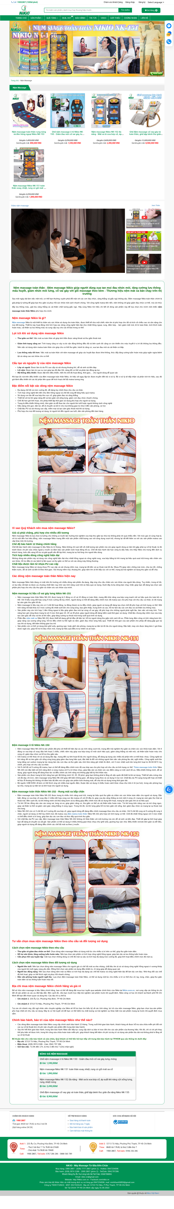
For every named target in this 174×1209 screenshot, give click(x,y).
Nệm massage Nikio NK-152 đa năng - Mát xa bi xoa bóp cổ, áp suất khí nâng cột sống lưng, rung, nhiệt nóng (106, 135)
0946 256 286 (132, 1151)
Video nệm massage (20, 206)
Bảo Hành (80, 18)
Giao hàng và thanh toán (80, 1120)
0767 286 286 (52, 1154)
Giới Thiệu (115, 18)
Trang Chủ (21, 18)
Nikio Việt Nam (153, 1193)
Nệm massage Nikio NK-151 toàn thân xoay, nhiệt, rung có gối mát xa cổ (29, 187)
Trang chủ (15, 81)
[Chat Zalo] (169, 789)
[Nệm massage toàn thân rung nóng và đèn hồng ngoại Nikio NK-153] (29, 110)
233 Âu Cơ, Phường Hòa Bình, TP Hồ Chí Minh (47, 1143)
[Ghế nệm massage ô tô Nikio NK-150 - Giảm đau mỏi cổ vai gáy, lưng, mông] (67, 110)
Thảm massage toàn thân (145, 767)
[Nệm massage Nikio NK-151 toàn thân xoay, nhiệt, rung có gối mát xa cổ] (29, 164)
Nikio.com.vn (129, 990)
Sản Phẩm (36, 18)
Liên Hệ (144, 18)
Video (103, 18)
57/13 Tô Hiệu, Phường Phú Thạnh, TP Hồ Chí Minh (129, 1143)
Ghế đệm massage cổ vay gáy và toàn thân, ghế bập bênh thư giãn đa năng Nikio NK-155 (145, 134)
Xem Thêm (156, 205)
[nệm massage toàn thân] (87, 48)
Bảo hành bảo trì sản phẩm (81, 1127)
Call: (25, 2)
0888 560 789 (66, 1154)
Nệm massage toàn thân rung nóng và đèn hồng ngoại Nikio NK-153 (29, 133)
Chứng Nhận (130, 18)
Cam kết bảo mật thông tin (81, 1131)
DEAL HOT (66, 18)
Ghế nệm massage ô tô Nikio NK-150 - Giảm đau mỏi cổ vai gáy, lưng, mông (67, 134)
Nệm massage (18, 322)
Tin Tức (93, 18)
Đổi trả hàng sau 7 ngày (80, 1124)
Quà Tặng (51, 18)
